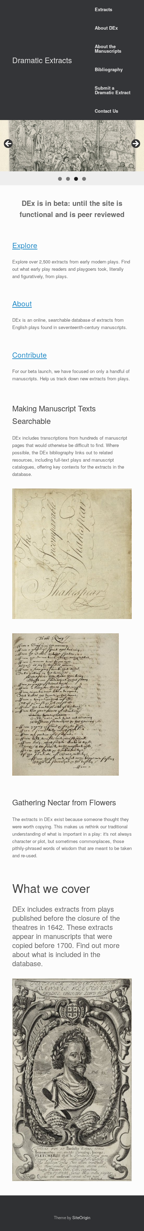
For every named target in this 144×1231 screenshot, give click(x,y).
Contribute (29, 354)
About (22, 303)
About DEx (106, 27)
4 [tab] (84, 179)
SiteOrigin (81, 1217)
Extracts (103, 9)
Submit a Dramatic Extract (112, 90)
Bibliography (109, 69)
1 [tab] (60, 179)
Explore (24, 245)
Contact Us (106, 110)
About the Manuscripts (108, 48)
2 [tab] (68, 179)
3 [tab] (76, 179)
